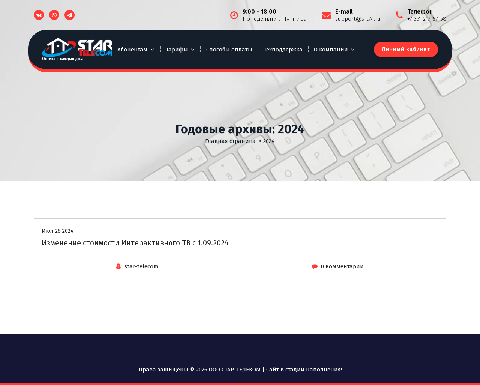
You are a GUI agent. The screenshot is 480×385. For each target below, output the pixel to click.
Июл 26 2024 (58, 230)
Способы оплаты (229, 49)
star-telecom (141, 266)
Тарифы (177, 49)
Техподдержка (283, 49)
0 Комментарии (342, 266)
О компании (331, 49)
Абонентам (132, 49)
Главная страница (230, 141)
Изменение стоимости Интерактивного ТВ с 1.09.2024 (135, 242)
